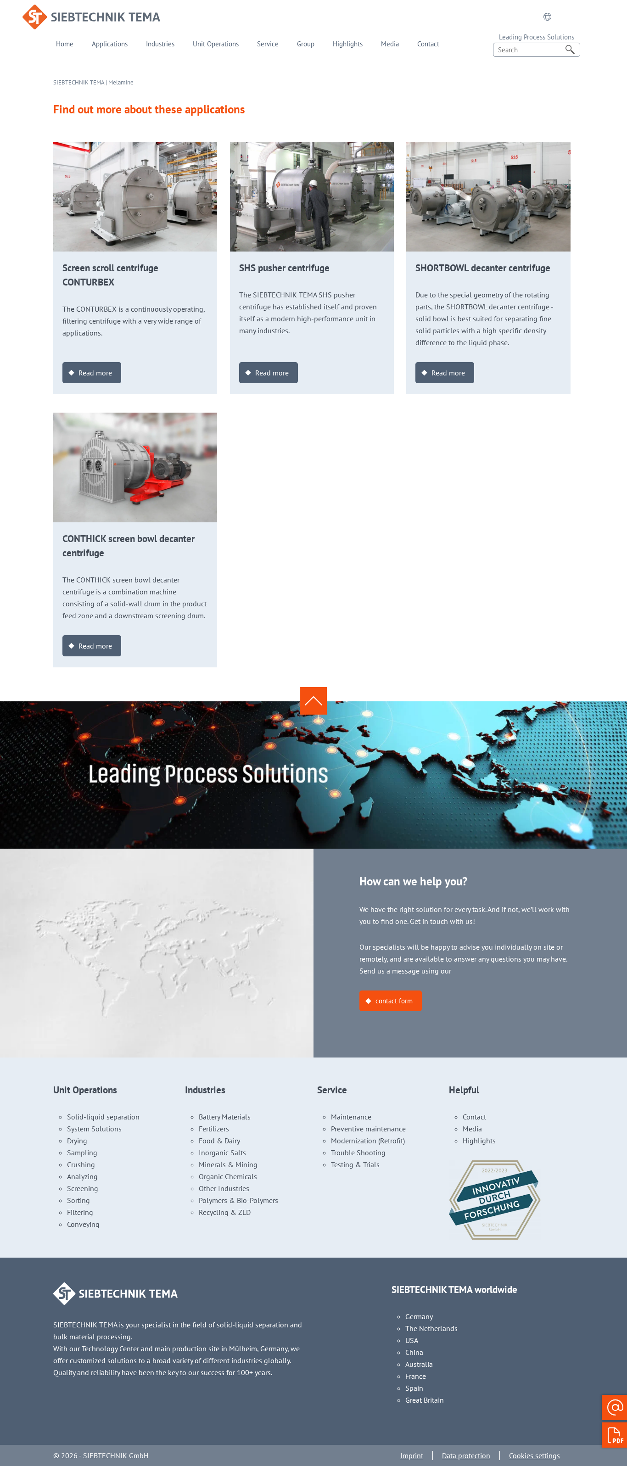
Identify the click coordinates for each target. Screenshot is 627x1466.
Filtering (80, 1212)
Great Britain (424, 1399)
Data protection (466, 1455)
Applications (110, 43)
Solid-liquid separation (103, 1116)
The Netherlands (431, 1328)
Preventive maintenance (368, 1128)
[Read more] (135, 148)
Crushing (81, 1164)
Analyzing (82, 1176)
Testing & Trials (355, 1164)
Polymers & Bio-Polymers (238, 1200)
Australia (419, 1364)
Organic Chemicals (228, 1176)
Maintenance (351, 1116)
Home (64, 43)
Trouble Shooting (358, 1152)
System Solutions (94, 1128)
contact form (394, 1000)
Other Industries (224, 1188)
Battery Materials (225, 1116)
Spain (414, 1388)
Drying (77, 1140)
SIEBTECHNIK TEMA (78, 82)
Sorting (78, 1200)
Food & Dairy (219, 1140)
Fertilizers (214, 1128)
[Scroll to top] (313, 701)
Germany (419, 1316)
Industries (160, 43)
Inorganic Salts (222, 1152)
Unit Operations (216, 43)
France (415, 1376)
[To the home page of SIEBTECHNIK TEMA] (91, 10)
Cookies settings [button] (534, 1455)
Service (268, 43)
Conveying (83, 1224)
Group (305, 43)
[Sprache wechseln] (547, 17)
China (414, 1352)
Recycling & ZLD (225, 1212)
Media (390, 43)
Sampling (82, 1152)
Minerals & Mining (228, 1164)
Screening (82, 1188)
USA (411, 1340)
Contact (428, 43)
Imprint (411, 1455)
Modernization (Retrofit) (368, 1140)
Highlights (348, 43)
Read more (95, 372)
